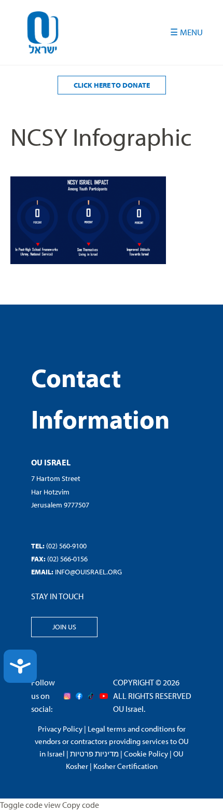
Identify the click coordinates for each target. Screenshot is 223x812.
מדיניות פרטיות (94, 754)
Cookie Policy (146, 754)
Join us (64, 626)
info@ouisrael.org (88, 571)
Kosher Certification (125, 766)
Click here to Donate (112, 85)
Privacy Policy (60, 729)
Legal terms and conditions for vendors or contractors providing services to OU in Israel (112, 741)
